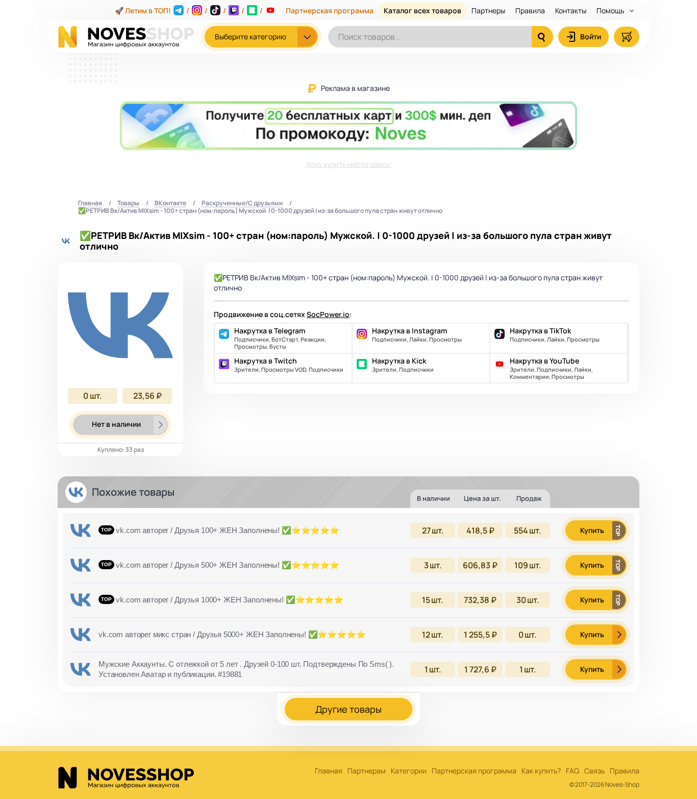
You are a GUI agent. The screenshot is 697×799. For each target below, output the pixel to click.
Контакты (570, 10)
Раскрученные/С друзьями (242, 203)
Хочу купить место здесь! (348, 164)
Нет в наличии (116, 424)
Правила (530, 10)
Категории (409, 771)
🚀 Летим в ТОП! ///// (189, 10)
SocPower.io (328, 314)
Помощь (611, 10)
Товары (128, 203)
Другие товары (348, 709)
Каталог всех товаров (422, 10)
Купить (592, 530)
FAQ (572, 771)
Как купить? (541, 771)
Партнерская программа (330, 10)
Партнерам (366, 771)
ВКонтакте (170, 203)
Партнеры (488, 10)
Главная (90, 203)
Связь (594, 771)
